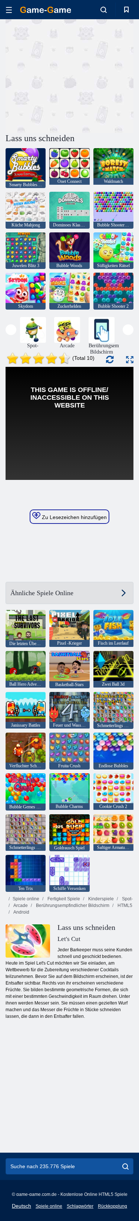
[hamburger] (9, 9)
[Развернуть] (129, 359)
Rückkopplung (112, 1206)
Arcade (20, 905)
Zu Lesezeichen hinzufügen (73, 517)
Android (21, 912)
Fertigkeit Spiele (63, 898)
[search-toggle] (104, 10)
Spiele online (26, 898)
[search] (125, 1166)
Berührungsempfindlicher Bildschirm (72, 905)
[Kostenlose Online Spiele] (46, 10)
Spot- (127, 898)
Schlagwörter (80, 1206)
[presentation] (11, 329)
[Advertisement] (68, 75)
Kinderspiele (100, 898)
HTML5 (124, 905)
